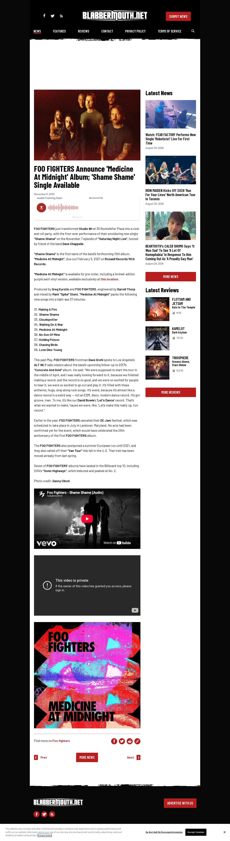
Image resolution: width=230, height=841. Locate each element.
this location (109, 279)
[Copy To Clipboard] (137, 741)
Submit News (178, 16)
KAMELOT (178, 328)
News (37, 31)
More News (87, 757)
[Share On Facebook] (114, 741)
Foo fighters (61, 741)
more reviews (170, 392)
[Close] (224, 832)
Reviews (83, 31)
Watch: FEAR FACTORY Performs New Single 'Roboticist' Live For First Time (170, 138)
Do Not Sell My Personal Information (164, 832)
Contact (107, 31)
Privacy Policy (135, 31)
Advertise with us (180, 803)
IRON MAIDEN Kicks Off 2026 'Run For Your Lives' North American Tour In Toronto (170, 194)
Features (59, 31)
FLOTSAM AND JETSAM (181, 301)
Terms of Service (169, 31)
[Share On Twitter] (122, 741)
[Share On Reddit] (130, 741)
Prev (44, 757)
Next (130, 757)
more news (170, 276)
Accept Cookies (196, 832)
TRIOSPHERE (180, 357)
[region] (115, 832)
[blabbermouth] (115, 19)
